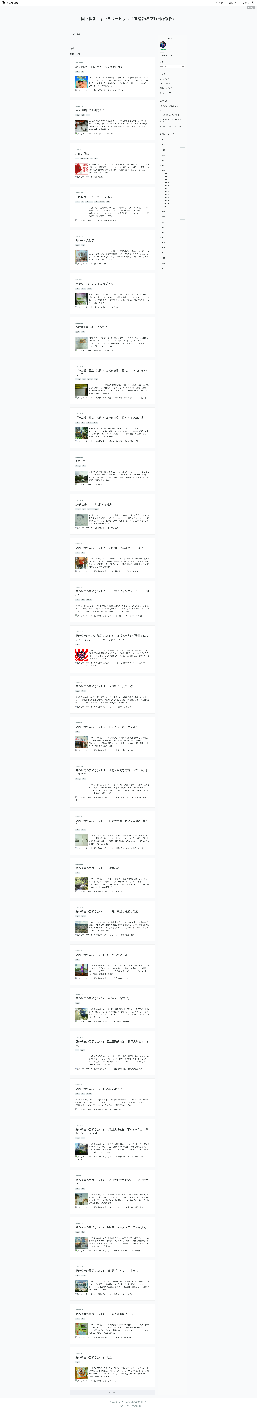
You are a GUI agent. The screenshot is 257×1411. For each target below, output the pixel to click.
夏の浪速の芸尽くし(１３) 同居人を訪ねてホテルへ (106, 726)
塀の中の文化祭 (84, 240)
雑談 (77, 245)
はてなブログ (164, 79)
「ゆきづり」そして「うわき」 (94, 197)
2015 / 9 (166, 182)
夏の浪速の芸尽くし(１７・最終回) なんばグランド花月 (109, 547)
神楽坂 (90, 379)
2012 (163, 222)
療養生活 (95, 509)
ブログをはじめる (166, 83)
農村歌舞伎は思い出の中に (91, 327)
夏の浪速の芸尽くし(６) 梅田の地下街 (98, 1088)
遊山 (77, 71)
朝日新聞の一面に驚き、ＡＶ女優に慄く (99, 66)
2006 (163, 253)
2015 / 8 (166, 185)
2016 (163, 165)
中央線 (78, 379)
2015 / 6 (166, 191)
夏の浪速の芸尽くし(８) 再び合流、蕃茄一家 (102, 998)
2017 (163, 160)
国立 (77, 115)
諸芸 (77, 332)
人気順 (78, 54)
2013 (163, 217)
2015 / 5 (166, 194)
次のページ (112, 1392)
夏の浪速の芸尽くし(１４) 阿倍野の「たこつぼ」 (105, 686)
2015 (163, 170)
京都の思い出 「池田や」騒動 (93, 504)
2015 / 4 (166, 197)
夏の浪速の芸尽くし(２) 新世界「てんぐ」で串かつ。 (108, 1270)
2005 (163, 258)
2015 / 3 (166, 200)
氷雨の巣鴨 (82, 153)
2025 (163, 140)
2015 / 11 (166, 176)
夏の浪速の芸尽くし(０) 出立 (93, 1357)
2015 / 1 (166, 207)
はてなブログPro (165, 93)
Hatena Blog (126, 1406)
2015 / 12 (166, 173)
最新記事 (164, 101)
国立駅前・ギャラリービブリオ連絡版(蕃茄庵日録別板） (128, 19)
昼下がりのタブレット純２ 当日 (171, 126)
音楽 (83, 1093)
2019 (163, 150)
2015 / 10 (166, 179)
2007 (163, 248)
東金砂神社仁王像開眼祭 (89, 110)
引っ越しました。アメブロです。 (171, 115)
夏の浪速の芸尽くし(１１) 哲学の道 (97, 868)
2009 (163, 237)
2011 (163, 227)
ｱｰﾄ (88, 115)
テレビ (78, 509)
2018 (163, 155)
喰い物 (102, 202)
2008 (163, 242)
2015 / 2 (166, 204)
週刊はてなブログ (166, 88)
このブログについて (166, 55)
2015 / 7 (166, 188)
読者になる (251, 8)
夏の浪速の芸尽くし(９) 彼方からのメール (101, 954)
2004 (163, 263)
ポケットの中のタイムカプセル (94, 283)
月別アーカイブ (167, 134)
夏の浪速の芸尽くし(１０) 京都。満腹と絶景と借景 (106, 911)
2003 (163, 268)
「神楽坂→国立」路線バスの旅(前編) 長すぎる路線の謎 (109, 417)
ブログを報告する (137, 1406)
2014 (163, 212)
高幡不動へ (82, 461)
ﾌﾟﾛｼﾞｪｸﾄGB (84, 158)
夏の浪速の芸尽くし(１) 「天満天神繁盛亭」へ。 (105, 1314)
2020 (163, 145)
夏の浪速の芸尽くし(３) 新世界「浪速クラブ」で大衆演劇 (110, 1227)
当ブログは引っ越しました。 (169, 106)
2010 (163, 232)
